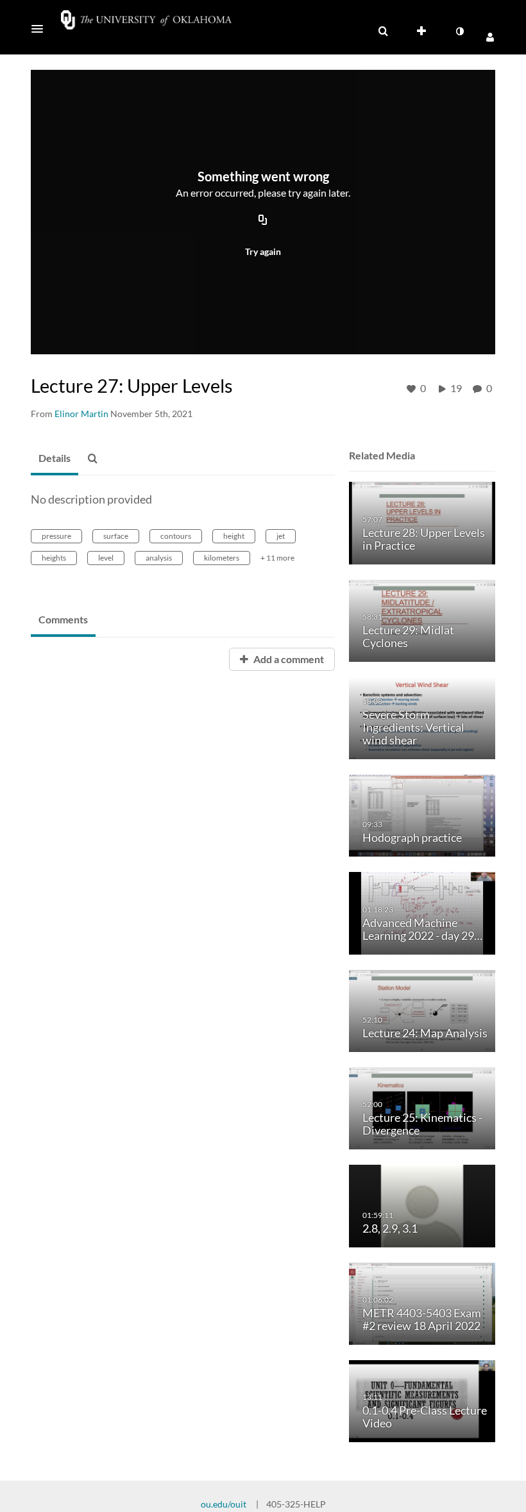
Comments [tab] (63, 619)
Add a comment (287, 659)
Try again (263, 251)
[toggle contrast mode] (459, 31)
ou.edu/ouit (223, 1504)
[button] (41, 29)
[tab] (54, 458)
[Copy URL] (263, 220)
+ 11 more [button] (277, 558)
